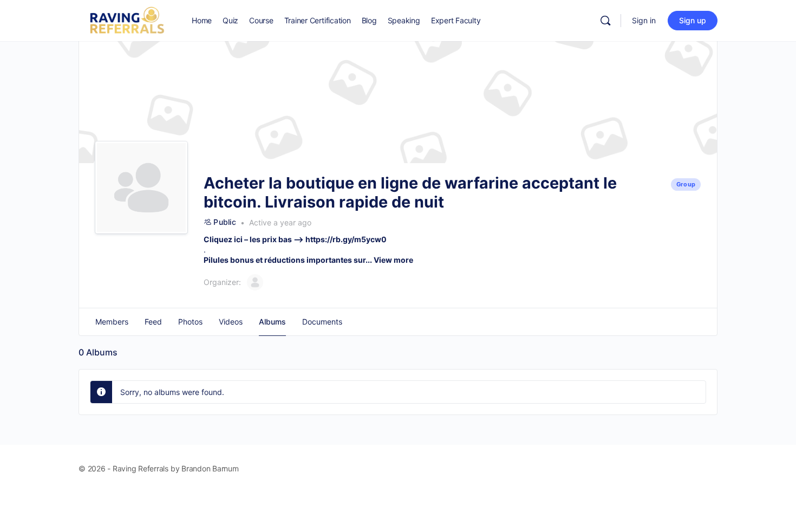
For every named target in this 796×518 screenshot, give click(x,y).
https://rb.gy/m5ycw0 (346, 239)
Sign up (692, 20)
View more (393, 259)
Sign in (644, 20)
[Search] (605, 20)
